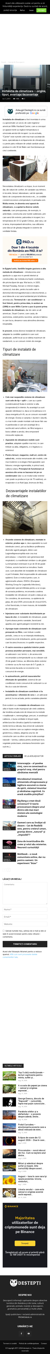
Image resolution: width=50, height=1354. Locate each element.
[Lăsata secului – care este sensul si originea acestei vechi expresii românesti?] (9, 1192)
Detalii (31, 10)
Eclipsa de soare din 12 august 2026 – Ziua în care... (32, 1138)
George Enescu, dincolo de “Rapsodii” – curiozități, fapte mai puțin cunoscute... (32, 1101)
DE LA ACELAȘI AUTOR (33, 756)
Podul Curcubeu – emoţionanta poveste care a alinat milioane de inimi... (32, 1127)
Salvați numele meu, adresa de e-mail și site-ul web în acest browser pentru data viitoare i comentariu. (24, 934)
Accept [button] (41, 10)
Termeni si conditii (10, 1343)
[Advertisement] (25, 33)
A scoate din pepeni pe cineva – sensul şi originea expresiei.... (32, 1088)
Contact (44, 1343)
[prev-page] (4, 870)
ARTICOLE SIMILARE (12, 756)
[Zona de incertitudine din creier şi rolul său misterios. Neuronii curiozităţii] (9, 844)
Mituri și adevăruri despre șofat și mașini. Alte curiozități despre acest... (30, 1166)
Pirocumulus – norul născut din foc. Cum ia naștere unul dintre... (32, 1153)
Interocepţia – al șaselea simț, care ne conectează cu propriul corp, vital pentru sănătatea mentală (32, 768)
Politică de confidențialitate (29, 1343)
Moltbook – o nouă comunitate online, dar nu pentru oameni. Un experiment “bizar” (31, 859)
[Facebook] (21, 1333)
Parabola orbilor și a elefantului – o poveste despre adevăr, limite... (29, 1114)
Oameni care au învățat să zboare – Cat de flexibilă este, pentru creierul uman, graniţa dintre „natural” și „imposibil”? (32, 828)
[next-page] (8, 870)
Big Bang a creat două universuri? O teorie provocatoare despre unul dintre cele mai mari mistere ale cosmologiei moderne (31, 808)
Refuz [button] (22, 10)
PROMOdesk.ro (25, 1317)
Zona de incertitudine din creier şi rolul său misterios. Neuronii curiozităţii (32, 844)
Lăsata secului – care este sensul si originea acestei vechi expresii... (31, 1192)
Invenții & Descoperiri (16, 62)
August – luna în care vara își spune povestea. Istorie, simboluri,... (32, 1179)
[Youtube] (28, 1333)
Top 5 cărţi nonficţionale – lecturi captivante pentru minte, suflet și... (31, 1075)
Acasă (3, 62)
